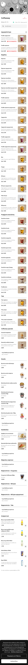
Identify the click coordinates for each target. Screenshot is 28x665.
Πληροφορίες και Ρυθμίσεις (14, 656)
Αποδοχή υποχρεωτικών (17, 652)
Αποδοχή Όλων (14, 661)
